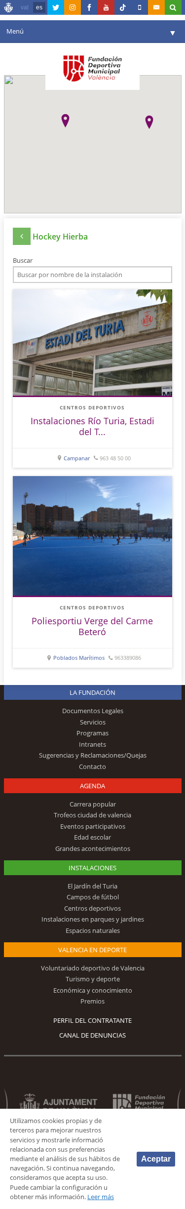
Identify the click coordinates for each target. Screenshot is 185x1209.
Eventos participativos (92, 826)
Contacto (92, 766)
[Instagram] (72, 7)
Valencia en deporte (92, 949)
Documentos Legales (92, 710)
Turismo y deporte (93, 978)
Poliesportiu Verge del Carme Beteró (92, 626)
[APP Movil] (139, 7)
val (25, 7)
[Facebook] (89, 7)
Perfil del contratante (92, 1020)
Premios (92, 1001)
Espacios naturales (93, 930)
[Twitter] (55, 7)
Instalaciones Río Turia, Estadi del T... (92, 426)
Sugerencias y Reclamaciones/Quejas (93, 755)
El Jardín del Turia (92, 886)
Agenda (92, 785)
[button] (65, 120)
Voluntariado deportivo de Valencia (93, 968)
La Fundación (92, 692)
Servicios (93, 722)
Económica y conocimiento (92, 990)
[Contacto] (156, 7)
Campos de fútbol (93, 896)
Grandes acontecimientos (92, 848)
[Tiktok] (122, 7)
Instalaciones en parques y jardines (92, 919)
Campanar (77, 458)
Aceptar (156, 1159)
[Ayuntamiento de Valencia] (9, 8)
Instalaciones (92, 867)
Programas (92, 732)
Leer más (100, 1196)
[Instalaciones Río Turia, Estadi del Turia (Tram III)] (92, 342)
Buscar (23, 260)
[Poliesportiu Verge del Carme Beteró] (92, 536)
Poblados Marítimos (79, 657)
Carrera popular (93, 804)
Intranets (92, 744)
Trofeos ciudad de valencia (92, 814)
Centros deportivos (92, 407)
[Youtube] (106, 7)
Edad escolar (92, 837)
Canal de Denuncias (92, 1035)
